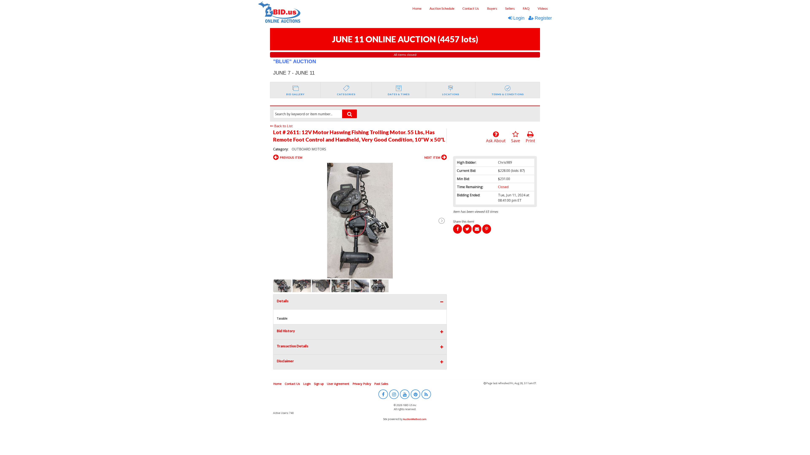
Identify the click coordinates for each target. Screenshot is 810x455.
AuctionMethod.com (414, 419)
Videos (543, 8)
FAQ (526, 8)
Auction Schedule (441, 8)
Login (518, 18)
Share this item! (463, 221)
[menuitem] (416, 8)
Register (543, 18)
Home (416, 8)
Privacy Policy (361, 384)
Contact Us (470, 8)
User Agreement (338, 384)
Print (530, 140)
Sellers (510, 8)
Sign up (319, 384)
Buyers (492, 8)
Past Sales (381, 384)
